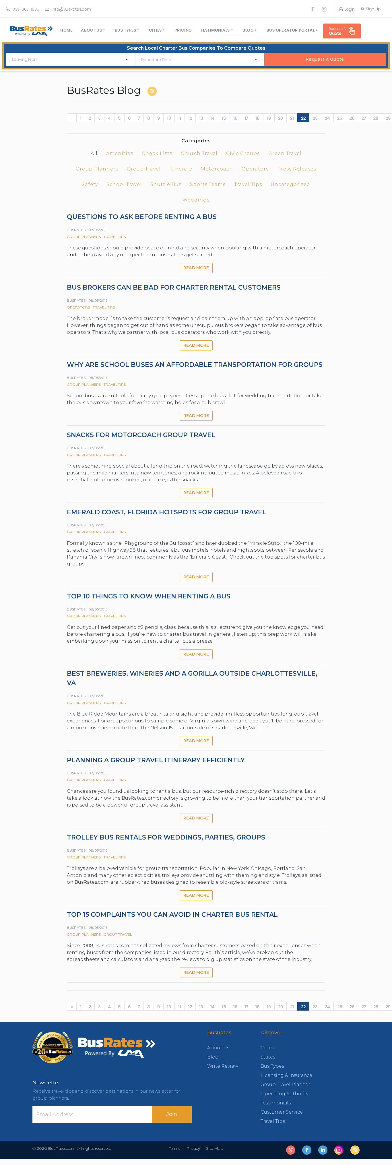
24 (327, 118)
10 (169, 118)
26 (352, 118)
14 (212, 118)
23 (315, 118)
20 (280, 118)
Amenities (119, 153)
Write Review (222, 1066)
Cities (155, 30)
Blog (248, 30)
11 (179, 118)
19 (269, 118)
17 (246, 118)
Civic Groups (243, 153)
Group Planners (97, 169)
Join (171, 1114)
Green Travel (285, 153)
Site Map (213, 1148)
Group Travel (144, 169)
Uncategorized (290, 184)
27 (364, 118)
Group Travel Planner (285, 1084)
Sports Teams (208, 184)
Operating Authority (284, 1093)
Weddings (196, 200)
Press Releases (296, 169)
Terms (176, 1148)
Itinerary (180, 169)
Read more (196, 267)
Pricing (183, 30)
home (66, 30)
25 (339, 118)
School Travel (124, 184)
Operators (255, 169)
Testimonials (215, 30)
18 (257, 118)
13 (201, 118)
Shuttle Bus (165, 184)
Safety (90, 184)
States (268, 1057)
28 (376, 118)
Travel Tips (248, 184)
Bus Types (125, 30)
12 (190, 118)
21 (292, 118)
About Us (91, 30)
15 (224, 118)
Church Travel (199, 153)
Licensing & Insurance (286, 1075)
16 (235, 118)
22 (303, 118)
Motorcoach (217, 169)
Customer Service (282, 1112)
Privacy (193, 1148)
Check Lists (157, 153)
